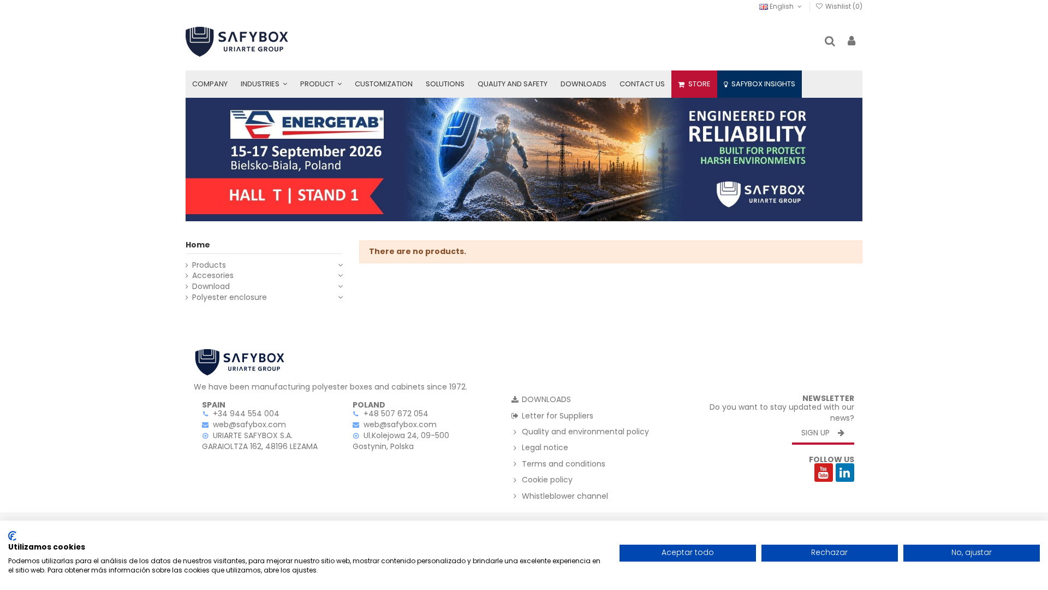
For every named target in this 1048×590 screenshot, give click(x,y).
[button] (264, 84)
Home (198, 244)
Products (209, 265)
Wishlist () (843, 6)
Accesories (213, 275)
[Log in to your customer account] (851, 42)
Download (211, 286)
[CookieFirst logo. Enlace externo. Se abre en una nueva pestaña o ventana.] (12, 536)
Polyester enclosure (229, 297)
